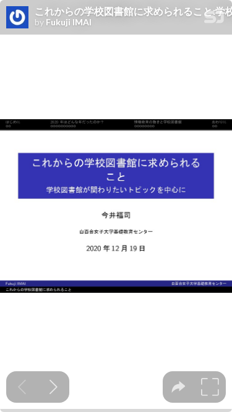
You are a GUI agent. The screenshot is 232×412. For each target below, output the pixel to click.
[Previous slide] (22, 387)
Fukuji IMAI (69, 22)
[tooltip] (178, 387)
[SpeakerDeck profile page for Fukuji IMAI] (17, 18)
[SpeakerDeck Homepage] (214, 19)
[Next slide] (53, 387)
